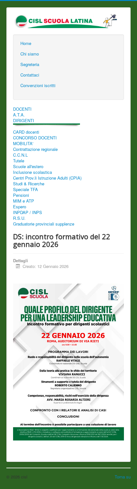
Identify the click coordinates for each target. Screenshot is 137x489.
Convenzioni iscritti (37, 85)
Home (25, 43)
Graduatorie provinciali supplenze (43, 224)
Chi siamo (29, 54)
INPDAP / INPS (27, 212)
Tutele (18, 161)
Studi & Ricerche (28, 184)
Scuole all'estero (28, 166)
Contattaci (29, 75)
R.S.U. (19, 218)
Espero (19, 207)
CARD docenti (26, 132)
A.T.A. (19, 115)
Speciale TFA (25, 189)
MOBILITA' (23, 143)
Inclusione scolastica (32, 172)
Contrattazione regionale (35, 149)
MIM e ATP (23, 201)
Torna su (123, 477)
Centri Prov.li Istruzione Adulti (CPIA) (47, 178)
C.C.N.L (20, 155)
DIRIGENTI (23, 120)
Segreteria (29, 64)
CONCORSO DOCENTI (35, 138)
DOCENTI (22, 109)
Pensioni (21, 195)
